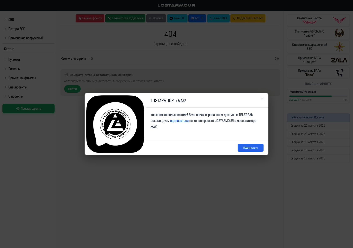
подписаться (179, 120)
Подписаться (250, 147)
